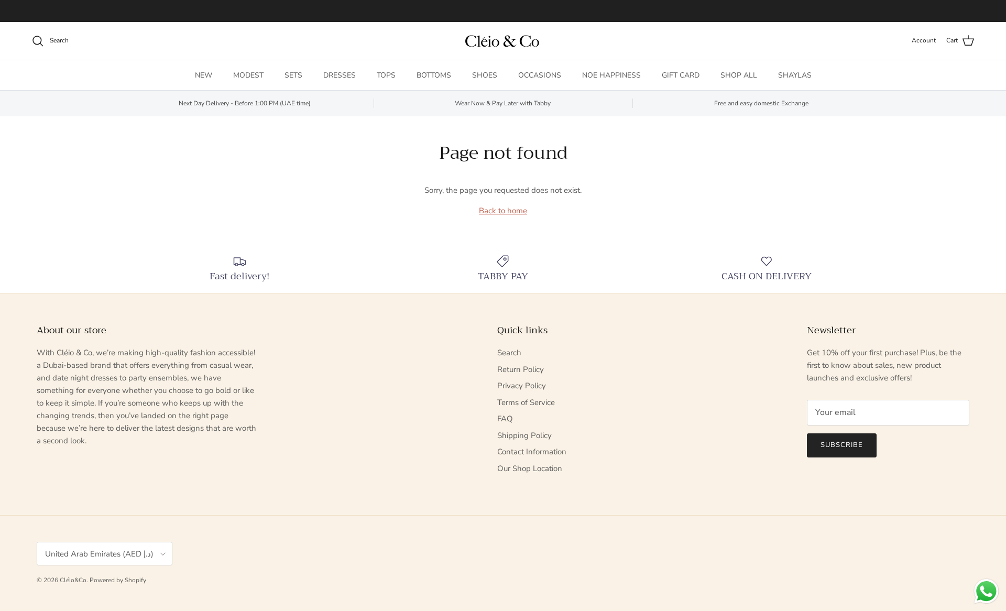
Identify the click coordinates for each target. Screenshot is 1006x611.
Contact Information (531, 451)
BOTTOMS (434, 75)
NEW (203, 75)
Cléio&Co (73, 580)
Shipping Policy (524, 435)
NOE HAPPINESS (611, 75)
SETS (293, 75)
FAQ (505, 418)
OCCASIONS (539, 75)
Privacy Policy (521, 385)
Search (509, 352)
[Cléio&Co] (503, 40)
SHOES (484, 75)
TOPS (386, 75)
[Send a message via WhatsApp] (986, 591)
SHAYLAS (795, 75)
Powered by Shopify (118, 580)
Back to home (503, 210)
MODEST (248, 75)
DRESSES (339, 75)
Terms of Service (526, 402)
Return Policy (520, 369)
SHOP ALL (738, 75)
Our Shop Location (529, 468)
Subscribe (842, 445)
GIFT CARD (680, 75)
